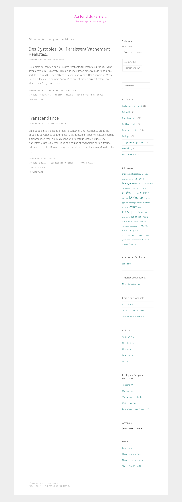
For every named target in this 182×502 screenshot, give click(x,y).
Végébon (126, 361)
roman (145, 226)
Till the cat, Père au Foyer (133, 310)
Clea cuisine (127, 349)
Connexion (127, 448)
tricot (147, 235)
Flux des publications (131, 454)
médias (69, 95)
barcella (135, 174)
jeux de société (139, 203)
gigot (123, 203)
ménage (140, 212)
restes (132, 226)
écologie (145, 239)
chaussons (136, 188)
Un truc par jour (129, 403)
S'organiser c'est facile (132, 397)
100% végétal (128, 337)
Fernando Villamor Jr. (59, 486)
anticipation (45, 95)
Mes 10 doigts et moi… (132, 284)
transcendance (37, 167)
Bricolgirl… (126, 112)
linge (139, 207)
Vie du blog (127, 148)
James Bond (130, 203)
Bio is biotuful (128, 343)
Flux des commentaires (132, 460)
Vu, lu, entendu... (69, 90)
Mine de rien (127, 391)
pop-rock (135, 216)
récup (131, 230)
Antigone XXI (127, 384)
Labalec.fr (126, 263)
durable (140, 198)
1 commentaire (36, 172)
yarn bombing (136, 240)
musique (129, 211)
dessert (125, 198)
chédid (144, 188)
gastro (148, 198)
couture (136, 193)
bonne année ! (144, 174)
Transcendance (44, 118)
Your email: (127, 46)
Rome (125, 230)
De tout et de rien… (130, 130)
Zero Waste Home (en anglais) (135, 409)
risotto (136, 226)
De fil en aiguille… (129, 124)
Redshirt (136, 221)
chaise (129, 179)
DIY (132, 197)
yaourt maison (126, 240)
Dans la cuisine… (129, 118)
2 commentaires (36, 99)
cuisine (144, 193)
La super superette (130, 355)
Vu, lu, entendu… (129, 154)
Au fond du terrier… (91, 16)
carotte (124, 179)
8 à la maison (128, 304)
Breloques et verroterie (132, 106)
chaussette (140, 183)
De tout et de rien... (50, 90)
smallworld (142, 231)
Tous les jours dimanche (133, 316)
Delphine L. (60, 59)
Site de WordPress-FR (131, 466)
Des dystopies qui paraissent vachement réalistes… (69, 51)
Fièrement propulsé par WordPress (45, 483)
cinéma (58, 95)
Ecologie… (126, 136)
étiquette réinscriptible (129, 244)
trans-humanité (88, 163)
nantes (147, 212)
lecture (133, 207)
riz (139, 226)
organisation (126, 217)
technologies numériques (90, 95)
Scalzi (136, 231)
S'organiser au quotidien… (133, 142)
